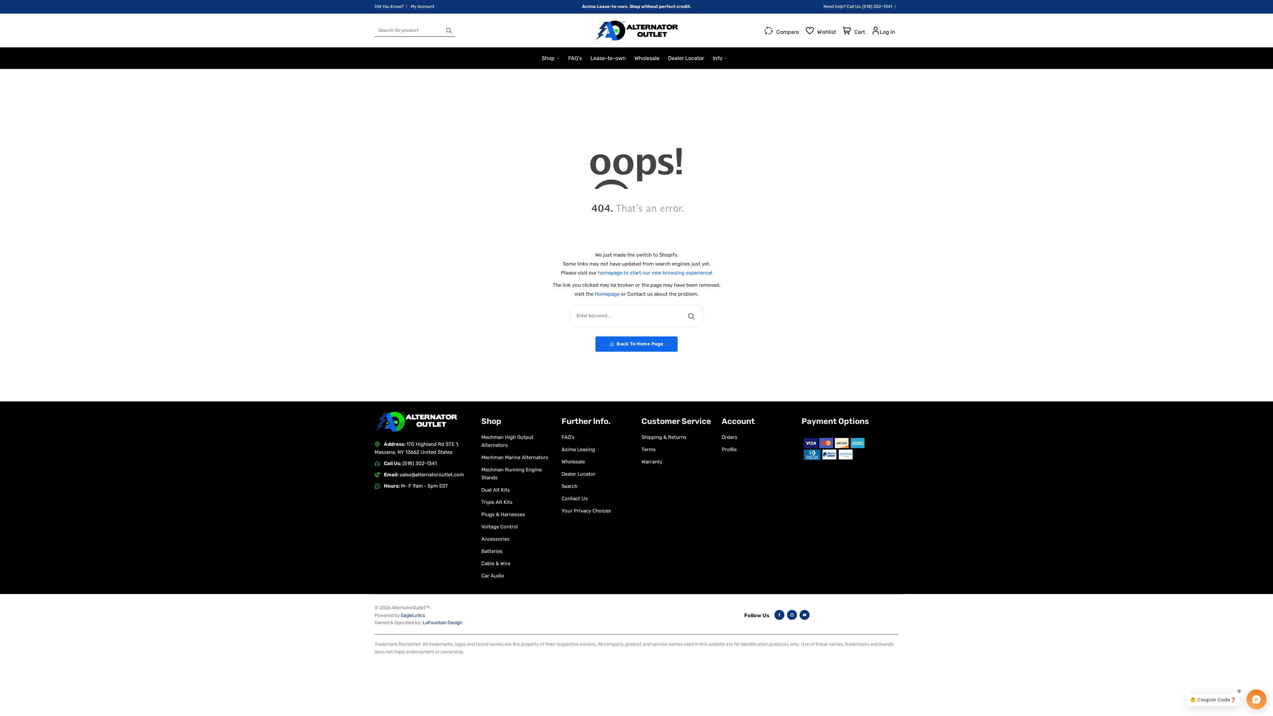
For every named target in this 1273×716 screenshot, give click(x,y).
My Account (422, 6)
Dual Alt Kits (495, 490)
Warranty (651, 462)
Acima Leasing (578, 449)
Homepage (608, 294)
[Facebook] (779, 615)
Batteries (492, 551)
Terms (648, 449)
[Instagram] (792, 615)
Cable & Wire (495, 564)
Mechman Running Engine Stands (511, 474)
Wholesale (573, 462)
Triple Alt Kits (497, 502)
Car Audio (492, 576)
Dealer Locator (578, 474)
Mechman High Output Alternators (507, 441)
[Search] (449, 30)
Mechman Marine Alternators (514, 457)
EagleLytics (413, 615)
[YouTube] (805, 615)
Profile (729, 449)
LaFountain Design (442, 623)
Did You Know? (389, 6)
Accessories (495, 539)
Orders (729, 437)
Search (569, 486)
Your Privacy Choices (586, 511)
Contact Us (575, 499)
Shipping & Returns (664, 437)
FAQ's (568, 437)
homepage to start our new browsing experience (654, 273)
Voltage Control (499, 527)
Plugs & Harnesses (503, 514)
